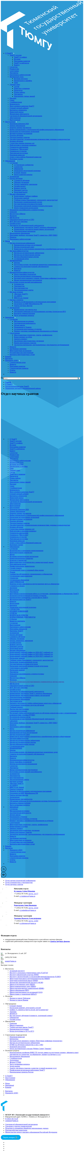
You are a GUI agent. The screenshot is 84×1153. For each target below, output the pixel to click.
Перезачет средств (21, 190)
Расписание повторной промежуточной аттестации (33, 206)
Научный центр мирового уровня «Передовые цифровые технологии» (40, 278)
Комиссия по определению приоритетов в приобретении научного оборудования (44, 249)
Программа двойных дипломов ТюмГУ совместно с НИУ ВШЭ (33, 235)
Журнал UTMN (15, 1062)
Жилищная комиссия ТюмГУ (20, 599)
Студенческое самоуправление (21, 576)
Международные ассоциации (21, 351)
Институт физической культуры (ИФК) (24, 975)
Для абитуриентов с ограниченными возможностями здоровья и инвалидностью (40, 139)
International (9, 317)
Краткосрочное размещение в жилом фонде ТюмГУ (29, 597)
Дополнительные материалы (24, 231)
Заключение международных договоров (29, 341)
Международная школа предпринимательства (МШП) (30, 978)
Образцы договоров (21, 182)
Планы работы (19, 92)
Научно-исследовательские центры (27, 255)
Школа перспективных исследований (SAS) (26, 992)
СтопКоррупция (16, 102)
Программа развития (17, 366)
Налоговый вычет (20, 192)
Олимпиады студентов (18, 151)
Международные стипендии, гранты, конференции (33, 335)
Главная (8, 382)
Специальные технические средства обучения (27, 705)
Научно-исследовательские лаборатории (29, 253)
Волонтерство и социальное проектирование (26, 550)
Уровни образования (17, 126)
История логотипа (21, 79)
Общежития (18, 169)
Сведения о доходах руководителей (18, 1126)
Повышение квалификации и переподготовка (27, 210)
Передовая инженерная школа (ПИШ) (24, 980)
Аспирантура (19, 284)
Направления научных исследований (28, 245)
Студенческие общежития (19, 580)
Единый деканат (20, 173)
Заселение (13, 588)
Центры (17, 263)
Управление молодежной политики (27, 171)
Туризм (12, 572)
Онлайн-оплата (19, 186)
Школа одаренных (16, 1025)
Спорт (12, 100)
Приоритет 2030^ (12, 360)
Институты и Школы (17, 214)
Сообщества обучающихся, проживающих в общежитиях (31, 574)
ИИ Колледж (14, 218)
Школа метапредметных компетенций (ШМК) (27, 988)
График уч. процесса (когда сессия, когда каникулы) (29, 1010)
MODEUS (13, 1014)
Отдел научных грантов (14, 884)
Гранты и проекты (16, 300)
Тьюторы (13, 1012)
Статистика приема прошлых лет (22, 143)
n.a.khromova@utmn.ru (27, 923)
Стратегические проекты (19, 368)
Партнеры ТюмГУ (16, 631)
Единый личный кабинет (19, 108)
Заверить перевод (20, 339)
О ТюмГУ (9, 53)
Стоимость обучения (21, 180)
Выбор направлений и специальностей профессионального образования (37, 129)
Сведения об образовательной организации (26, 116)
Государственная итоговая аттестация (28, 204)
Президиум (18, 90)
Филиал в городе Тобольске (20, 998)
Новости (17, 270)
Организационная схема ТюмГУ (17, 386)
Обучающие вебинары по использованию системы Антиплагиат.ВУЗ (40, 311)
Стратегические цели (18, 362)
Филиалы (13, 216)
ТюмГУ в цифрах (20, 57)
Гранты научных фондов (23, 306)
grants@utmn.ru (10, 961)
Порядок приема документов (20, 127)
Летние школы (19, 325)
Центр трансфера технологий (25, 274)
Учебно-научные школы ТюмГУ (22, 1027)
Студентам (14, 163)
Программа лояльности (18, 629)
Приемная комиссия (17, 155)
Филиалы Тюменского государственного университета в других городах (37, 682)
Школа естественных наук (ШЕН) (22, 984)
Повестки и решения (22, 88)
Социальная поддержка (18, 711)
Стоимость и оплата (17, 586)
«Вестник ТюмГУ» (21, 294)
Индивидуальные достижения (21, 133)
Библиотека (14, 1039)
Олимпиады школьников (19, 147)
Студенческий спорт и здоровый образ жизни (27, 570)
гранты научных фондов (60, 941)
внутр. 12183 (33, 921)
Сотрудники (14, 71)
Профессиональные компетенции (22, 566)
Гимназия (13, 212)
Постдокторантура (21, 288)
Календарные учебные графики (26, 196)
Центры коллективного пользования (27, 276)
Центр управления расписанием (26, 208)
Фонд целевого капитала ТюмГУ (22, 106)
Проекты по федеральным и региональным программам (35, 302)
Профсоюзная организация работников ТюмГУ (27, 1070)
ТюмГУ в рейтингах (21, 63)
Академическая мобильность (25, 323)
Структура (14, 67)
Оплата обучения (16, 178)
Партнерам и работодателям (20, 75)
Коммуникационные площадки (21, 558)
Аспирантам (14, 176)
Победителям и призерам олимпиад (23, 145)
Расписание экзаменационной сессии (28, 202)
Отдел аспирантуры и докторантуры (19, 882)
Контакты (17, 268)
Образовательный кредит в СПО (22, 219)
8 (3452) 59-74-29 (11, 1119)
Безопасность (15, 104)
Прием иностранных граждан (25, 343)
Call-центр (13, 721)
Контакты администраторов (24, 313)
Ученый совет (15, 84)
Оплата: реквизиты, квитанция (25, 184)
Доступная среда (16, 701)
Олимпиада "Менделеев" (19, 149)
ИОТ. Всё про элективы (18, 221)
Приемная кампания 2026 (19, 124)
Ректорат (13, 98)
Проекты (13, 237)
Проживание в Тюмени (23, 327)
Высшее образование (17, 194)
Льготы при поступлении (19, 709)
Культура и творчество (18, 560)
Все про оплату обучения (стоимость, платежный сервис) (31, 1015)
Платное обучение (16, 135)
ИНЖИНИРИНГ (16, 261)
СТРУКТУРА (15, 609)
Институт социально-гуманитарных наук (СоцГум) (29, 973)
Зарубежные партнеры (18, 349)
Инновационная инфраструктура (22, 272)
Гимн (16, 82)
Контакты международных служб (22, 354)
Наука (7, 241)
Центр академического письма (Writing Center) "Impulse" (31, 1049)
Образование (10, 161)
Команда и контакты (17, 621)
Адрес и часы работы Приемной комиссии (25, 157)
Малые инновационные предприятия (28, 280)
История (17, 59)
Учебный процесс (16, 707)
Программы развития (22, 61)
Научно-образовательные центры (26, 257)
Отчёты (12, 370)
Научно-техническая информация (22, 243)
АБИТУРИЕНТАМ (17, 582)
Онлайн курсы (15, 1019)
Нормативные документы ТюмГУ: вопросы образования (35, 227)
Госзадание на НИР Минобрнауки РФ (28, 304)
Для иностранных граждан (20, 137)
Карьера (8, 356)
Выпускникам (15, 120)
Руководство (14, 69)
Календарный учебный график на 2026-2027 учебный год (31, 652)
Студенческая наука (21, 259)
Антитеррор (14, 1060)
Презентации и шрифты (23, 81)
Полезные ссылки (16, 159)
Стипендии (18, 167)
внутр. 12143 (33, 908)
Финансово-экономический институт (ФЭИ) (26, 982)
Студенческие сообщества (23, 165)
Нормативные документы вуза (25, 309)
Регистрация (14, 590)
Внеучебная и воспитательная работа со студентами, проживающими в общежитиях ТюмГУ (44, 594)
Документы (14, 73)
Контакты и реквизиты (18, 110)
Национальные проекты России (21, 1072)
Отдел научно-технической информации (20, 880)
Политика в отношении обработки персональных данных (26, 1128)
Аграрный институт (17, 971)
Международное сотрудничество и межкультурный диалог (31, 562)
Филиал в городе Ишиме (19, 1000)
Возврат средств (20, 188)
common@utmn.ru (11, 1121)
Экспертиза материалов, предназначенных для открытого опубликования (41, 345)
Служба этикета (16, 568)
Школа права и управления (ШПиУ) (23, 994)
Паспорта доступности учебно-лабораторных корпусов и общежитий (35, 703)
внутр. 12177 (33, 894)
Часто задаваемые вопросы (24, 315)
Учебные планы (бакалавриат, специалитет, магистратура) (36, 200)
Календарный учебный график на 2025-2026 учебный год (31, 654)
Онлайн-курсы (15, 223)
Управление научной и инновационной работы (23, 388)
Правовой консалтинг (18, 1047)
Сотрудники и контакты (19, 668)
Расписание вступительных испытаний (24, 131)
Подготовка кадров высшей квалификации (26, 282)
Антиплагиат (15, 308)
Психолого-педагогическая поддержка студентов (28, 596)
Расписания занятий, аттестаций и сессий (25, 1008)
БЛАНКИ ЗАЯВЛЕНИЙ (19, 611)
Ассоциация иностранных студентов (28, 329)
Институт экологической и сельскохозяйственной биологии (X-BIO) (35, 977)
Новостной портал (17, 112)
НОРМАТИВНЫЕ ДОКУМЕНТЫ (22, 617)
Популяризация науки (18, 564)
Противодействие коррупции (16, 1130)
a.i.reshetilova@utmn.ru (27, 910)
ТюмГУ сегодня (15, 55)
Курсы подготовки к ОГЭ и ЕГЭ (22, 1031)
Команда (13, 364)
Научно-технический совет (24, 247)
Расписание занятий (21, 198)
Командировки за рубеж (23, 337)
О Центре (13, 619)
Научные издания (16, 292)
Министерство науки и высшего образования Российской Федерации (31, 1132)
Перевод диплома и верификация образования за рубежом (36, 331)
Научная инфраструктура (19, 251)
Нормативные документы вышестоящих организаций (34, 229)
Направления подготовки (19, 1029)
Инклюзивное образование (20, 233)
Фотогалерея (14, 603)
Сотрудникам (15, 333)
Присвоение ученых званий (24, 96)
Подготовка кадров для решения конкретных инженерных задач (38, 264)
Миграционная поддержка (24, 321)
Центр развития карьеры (23, 174)
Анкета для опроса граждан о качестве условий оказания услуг (33, 1068)
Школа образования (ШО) (19, 990)
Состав (16, 86)
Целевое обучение (16, 141)
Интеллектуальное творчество (21, 552)
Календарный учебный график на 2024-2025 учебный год (31, 656)
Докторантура (19, 286)
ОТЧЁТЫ (13, 613)
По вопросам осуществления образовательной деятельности (32, 719)
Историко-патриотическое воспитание (24, 556)
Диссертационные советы (23, 290)
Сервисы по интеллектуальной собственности (31, 266)
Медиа (12, 554)
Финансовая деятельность (19, 114)
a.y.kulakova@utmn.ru (27, 896)
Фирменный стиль (17, 77)
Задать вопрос (15, 1066)
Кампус (17, 65)
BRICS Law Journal (21, 298)
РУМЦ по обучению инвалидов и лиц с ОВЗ (26, 1045)
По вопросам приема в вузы (20, 717)
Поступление (10, 122)
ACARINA (18, 296)
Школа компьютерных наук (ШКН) (23, 986)
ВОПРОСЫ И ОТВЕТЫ (19, 615)
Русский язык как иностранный (21, 353)
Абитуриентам (15, 118)
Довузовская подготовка (19, 153)
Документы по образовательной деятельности (27, 225)
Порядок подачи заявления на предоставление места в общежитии (34, 584)
